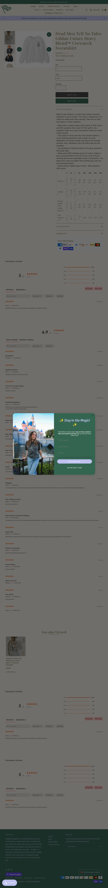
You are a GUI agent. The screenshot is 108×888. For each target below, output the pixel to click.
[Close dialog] (93, 415)
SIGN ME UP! (75, 461)
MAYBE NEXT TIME (74, 467)
